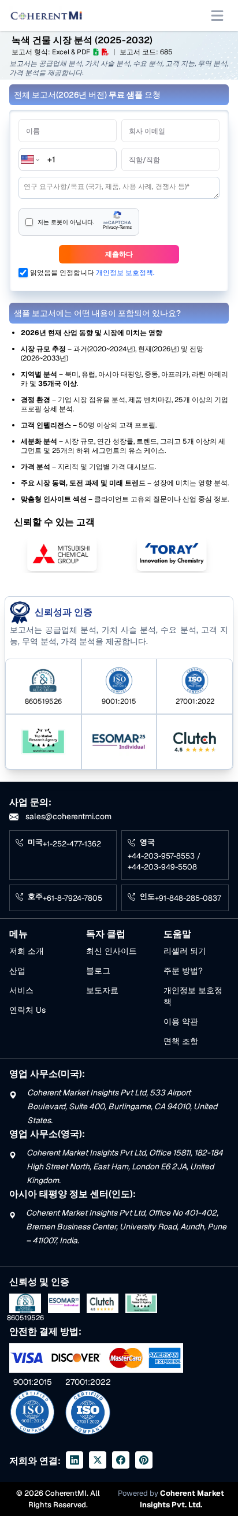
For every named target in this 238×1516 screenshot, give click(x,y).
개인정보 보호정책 (192, 996)
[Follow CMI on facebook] (120, 1460)
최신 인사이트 (111, 951)
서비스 (21, 990)
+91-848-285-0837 (188, 898)
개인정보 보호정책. (125, 272)
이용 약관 (180, 1021)
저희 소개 (26, 951)
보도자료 (102, 990)
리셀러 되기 (184, 951)
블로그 (98, 970)
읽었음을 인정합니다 (92, 272)
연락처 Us (27, 1010)
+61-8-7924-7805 (72, 898)
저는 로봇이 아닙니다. (66, 222)
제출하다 (119, 254)
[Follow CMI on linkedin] (74, 1460)
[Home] (46, 15)
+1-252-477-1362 (72, 844)
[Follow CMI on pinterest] (144, 1460)
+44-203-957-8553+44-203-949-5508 (164, 861)
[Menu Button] (217, 15)
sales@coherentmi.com (67, 816)
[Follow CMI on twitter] (97, 1460)
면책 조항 (180, 1041)
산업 (17, 970)
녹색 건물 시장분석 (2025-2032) (82, 40)
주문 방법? (183, 970)
